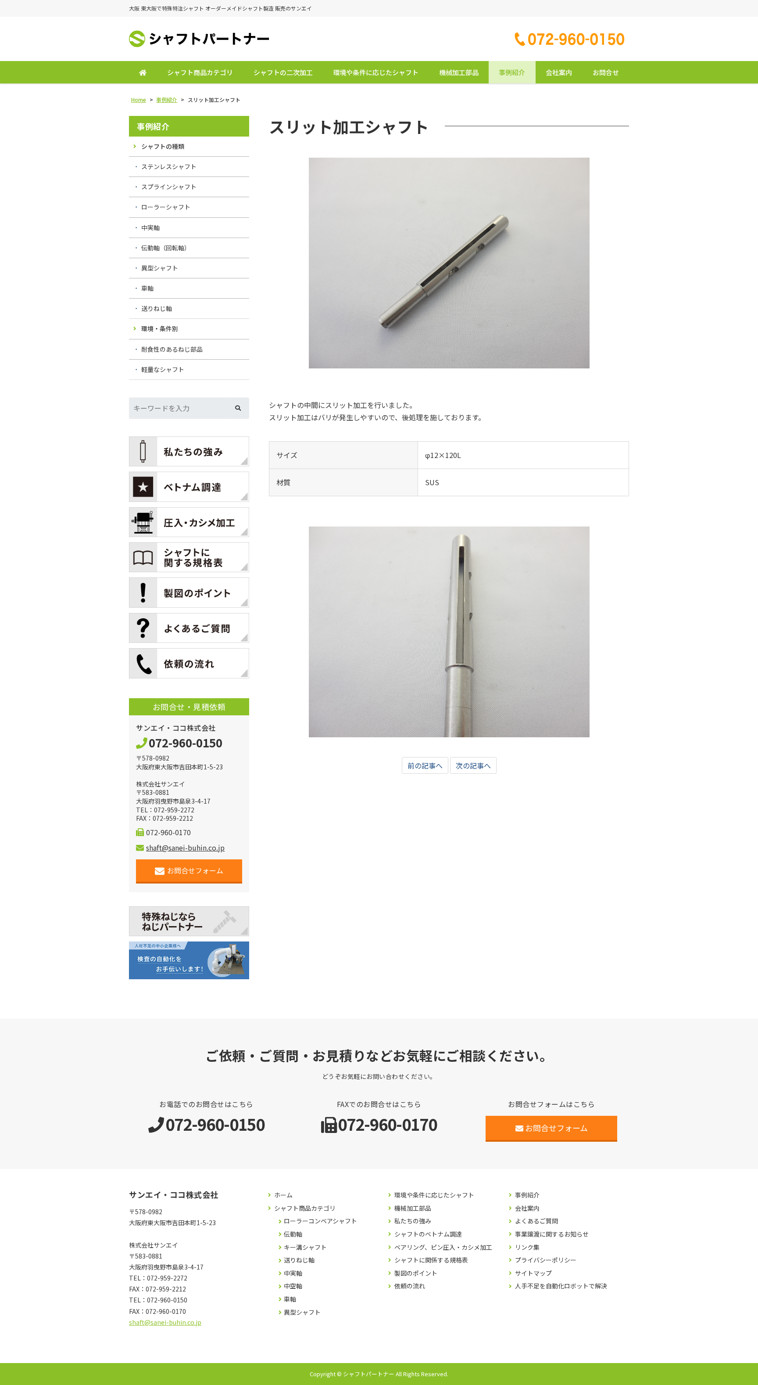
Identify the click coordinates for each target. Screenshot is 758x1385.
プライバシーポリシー (545, 1260)
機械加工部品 (459, 72)
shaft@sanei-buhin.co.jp (185, 847)
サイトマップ (533, 1273)
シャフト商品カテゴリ (200, 72)
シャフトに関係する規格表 (431, 1260)
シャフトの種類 (162, 146)
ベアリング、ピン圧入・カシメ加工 (443, 1247)
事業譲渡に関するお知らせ (552, 1234)
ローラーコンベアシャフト (320, 1221)
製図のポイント (415, 1273)
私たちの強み (412, 1221)
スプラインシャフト (169, 186)
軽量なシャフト (162, 369)
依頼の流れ (409, 1286)
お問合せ (606, 72)
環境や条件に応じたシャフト (375, 72)
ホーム (283, 1195)
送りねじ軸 (156, 308)
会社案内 (559, 72)
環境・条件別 (159, 328)
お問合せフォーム (195, 870)
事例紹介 (512, 72)
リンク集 (527, 1247)
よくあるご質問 (536, 1221)
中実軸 (150, 227)
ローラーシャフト (165, 206)
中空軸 (293, 1286)
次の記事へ (473, 765)
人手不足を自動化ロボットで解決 (561, 1286)
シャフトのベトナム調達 (428, 1234)
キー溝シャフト (305, 1247)
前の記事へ (425, 765)
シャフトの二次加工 (283, 72)
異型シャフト (159, 267)
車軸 (147, 288)
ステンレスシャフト (169, 166)
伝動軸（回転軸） (165, 247)
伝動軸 (293, 1234)
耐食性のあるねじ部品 (172, 349)
